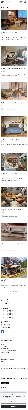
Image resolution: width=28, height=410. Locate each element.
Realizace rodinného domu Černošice (13, 173)
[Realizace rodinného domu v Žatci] (14, 20)
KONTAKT (3, 343)
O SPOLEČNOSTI (4, 346)
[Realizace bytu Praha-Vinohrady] (14, 126)
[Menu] (24, 1)
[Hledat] (17, 1)
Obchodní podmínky (5, 348)
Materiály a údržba (5, 352)
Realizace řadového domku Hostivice (13, 69)
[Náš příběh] (14, 267)
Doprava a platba (4, 358)
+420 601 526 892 (6, 324)
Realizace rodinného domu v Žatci (12, 32)
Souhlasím (13, 406)
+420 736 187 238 (6, 322)
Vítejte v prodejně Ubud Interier (11, 210)
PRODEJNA (3, 345)
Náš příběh (4, 280)
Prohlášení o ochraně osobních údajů (8, 350)
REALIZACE (3, 361)
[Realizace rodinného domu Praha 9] (14, 91)
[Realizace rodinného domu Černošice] (14, 162)
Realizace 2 (3, 356)
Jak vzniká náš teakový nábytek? (12, 244)
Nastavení (13, 402)
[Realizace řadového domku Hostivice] (14, 56)
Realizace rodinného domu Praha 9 (12, 103)
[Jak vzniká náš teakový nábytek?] (14, 232)
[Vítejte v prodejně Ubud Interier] (14, 197)
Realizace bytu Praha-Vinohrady (11, 139)
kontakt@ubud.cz (6, 327)
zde (18, 398)
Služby (2, 354)
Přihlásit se (5, 383)
